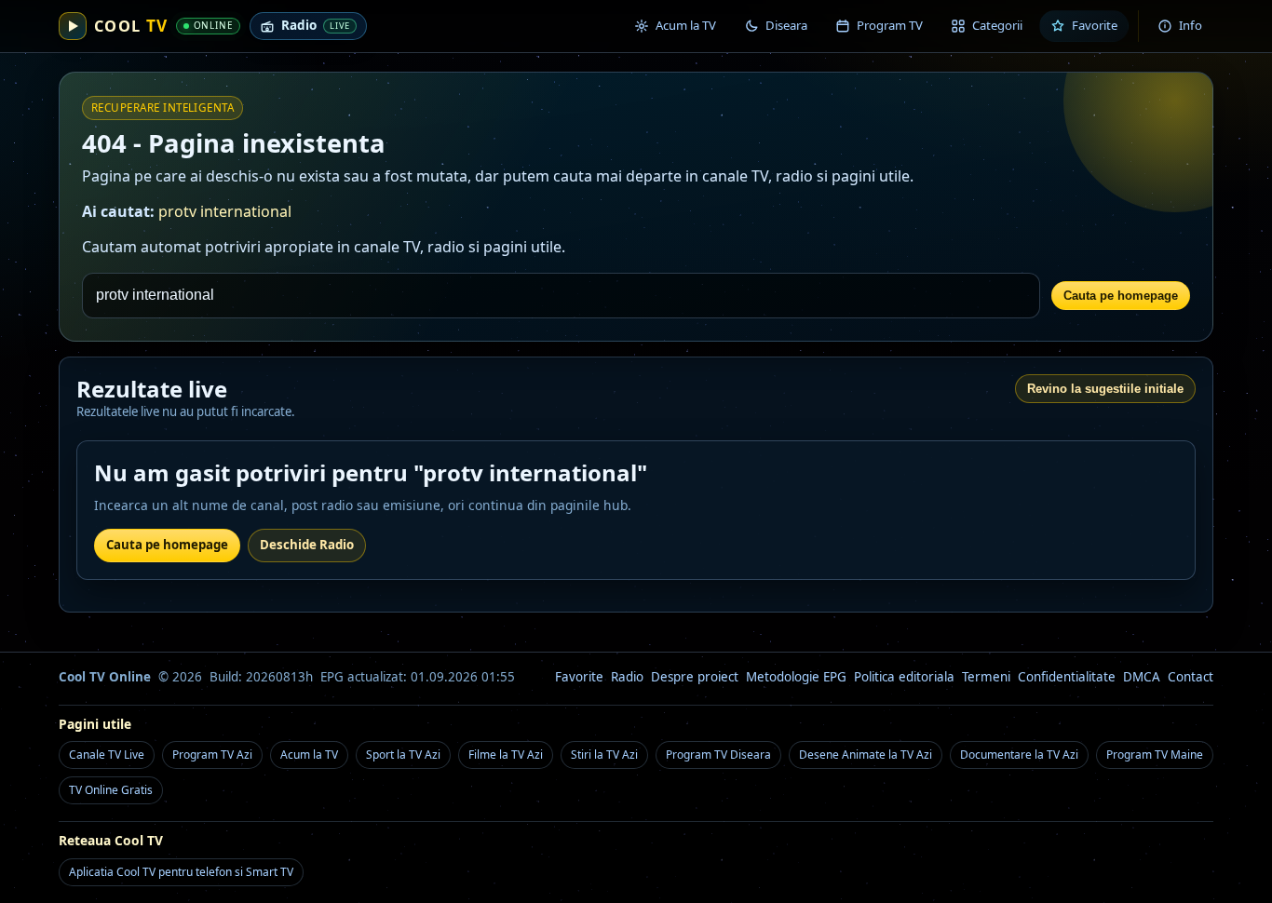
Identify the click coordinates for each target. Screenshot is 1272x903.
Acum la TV (309, 754)
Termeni (986, 676)
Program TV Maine (1154, 754)
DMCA (1141, 676)
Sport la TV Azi (403, 754)
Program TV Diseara (718, 754)
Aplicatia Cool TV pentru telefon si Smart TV (181, 872)
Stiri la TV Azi (604, 754)
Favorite (579, 676)
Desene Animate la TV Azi (865, 754)
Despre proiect (694, 676)
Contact (1190, 676)
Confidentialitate (1067, 676)
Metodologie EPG (796, 676)
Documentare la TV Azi (1019, 754)
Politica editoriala (904, 676)
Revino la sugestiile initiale (1105, 389)
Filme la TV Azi (505, 754)
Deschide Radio (307, 544)
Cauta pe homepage (1120, 296)
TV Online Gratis (111, 790)
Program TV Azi (212, 754)
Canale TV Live (106, 754)
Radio (627, 676)
